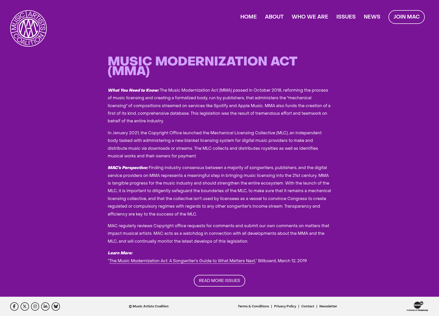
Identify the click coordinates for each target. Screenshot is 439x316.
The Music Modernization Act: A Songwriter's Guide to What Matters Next (182, 260)
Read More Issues (219, 280)
